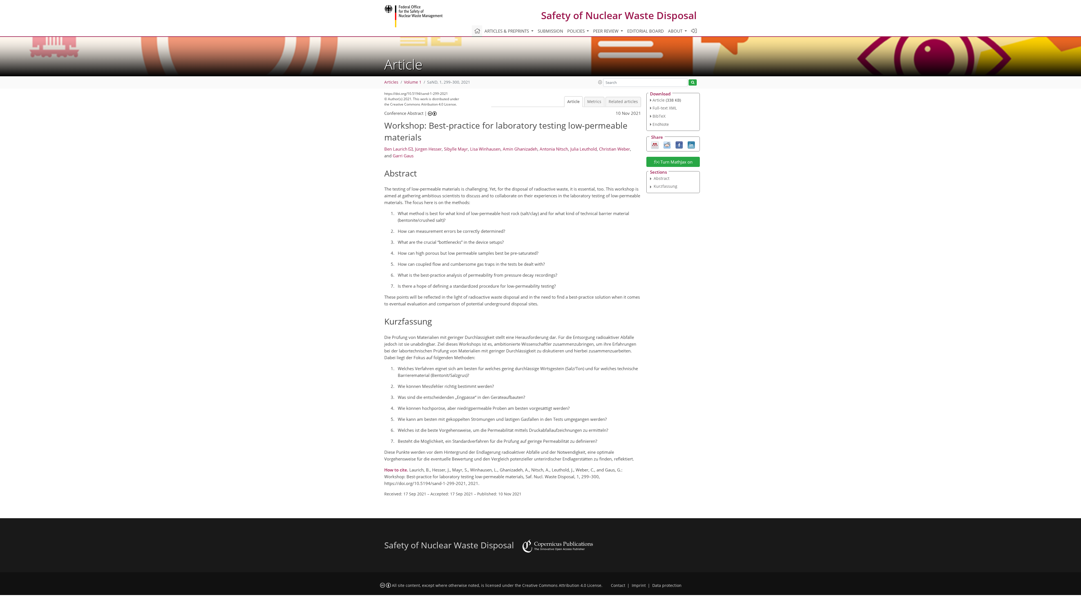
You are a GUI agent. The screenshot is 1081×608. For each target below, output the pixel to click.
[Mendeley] (655, 144)
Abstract (661, 178)
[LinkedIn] (691, 144)
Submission (550, 31)
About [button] (676, 31)
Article (573, 101)
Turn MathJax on (676, 162)
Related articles (623, 101)
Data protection (667, 585)
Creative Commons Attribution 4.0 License (561, 585)
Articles (391, 82)
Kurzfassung (665, 186)
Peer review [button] (606, 31)
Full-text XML (665, 108)
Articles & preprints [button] (507, 31)
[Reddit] (667, 144)
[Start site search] (693, 82)
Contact (618, 585)
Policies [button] (576, 31)
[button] (600, 82)
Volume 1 (412, 82)
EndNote (661, 124)
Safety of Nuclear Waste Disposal (619, 15)
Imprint (639, 585)
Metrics (594, 101)
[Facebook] (679, 144)
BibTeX (659, 116)
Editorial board (645, 31)
